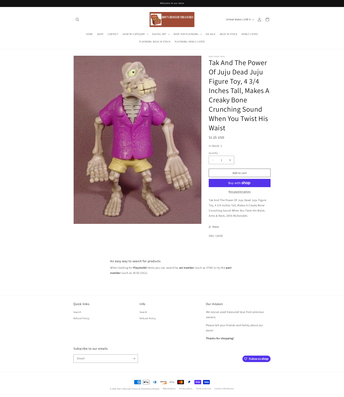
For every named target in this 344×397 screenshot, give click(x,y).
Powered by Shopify (150, 389)
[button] (77, 19)
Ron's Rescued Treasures (128, 389)
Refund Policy (81, 318)
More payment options (240, 191)
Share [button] (215, 226)
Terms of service (203, 388)
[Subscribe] (134, 358)
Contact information (224, 388)
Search (77, 312)
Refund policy (169, 388)
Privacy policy (185, 388)
